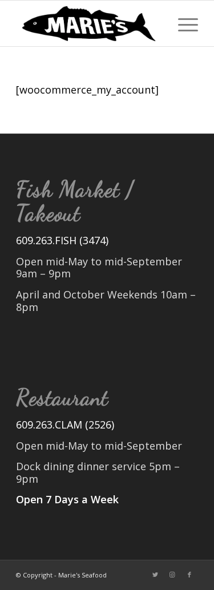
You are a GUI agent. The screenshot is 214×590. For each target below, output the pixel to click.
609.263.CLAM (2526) (65, 424)
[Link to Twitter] (155, 574)
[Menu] (182, 23)
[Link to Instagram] (172, 574)
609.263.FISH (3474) (62, 240)
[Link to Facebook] (189, 574)
